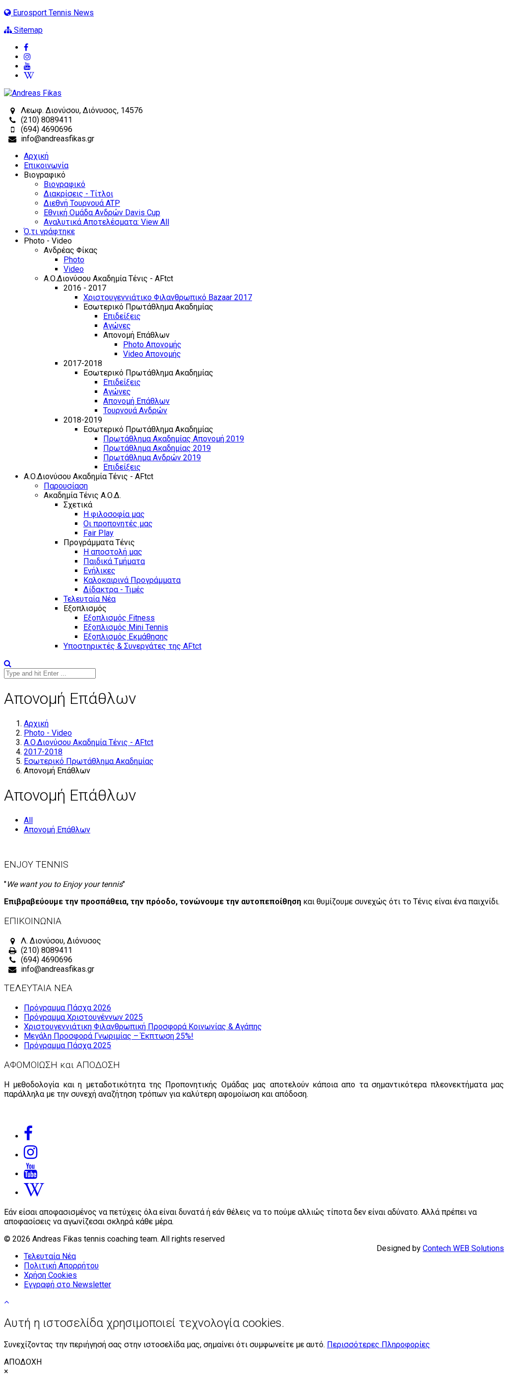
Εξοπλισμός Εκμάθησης (125, 636)
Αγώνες (117, 325)
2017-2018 (43, 751)
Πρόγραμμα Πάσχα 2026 (67, 1007)
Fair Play (98, 533)
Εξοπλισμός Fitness (119, 618)
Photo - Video (48, 733)
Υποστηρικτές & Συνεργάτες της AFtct (132, 646)
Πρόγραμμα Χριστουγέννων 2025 (83, 1017)
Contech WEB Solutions (463, 1248)
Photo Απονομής (152, 344)
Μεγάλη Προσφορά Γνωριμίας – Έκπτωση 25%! (108, 1036)
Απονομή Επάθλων (136, 401)
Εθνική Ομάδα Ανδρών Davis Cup (102, 212)
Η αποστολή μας (112, 552)
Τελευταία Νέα (90, 599)
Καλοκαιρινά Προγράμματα (132, 580)
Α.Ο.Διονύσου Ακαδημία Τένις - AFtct (88, 742)
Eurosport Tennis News (52, 12)
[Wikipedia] (264, 75)
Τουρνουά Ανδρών (135, 410)
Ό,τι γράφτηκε (49, 231)
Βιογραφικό (64, 184)
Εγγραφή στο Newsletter (67, 1284)
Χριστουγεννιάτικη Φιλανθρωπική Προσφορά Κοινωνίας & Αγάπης (143, 1026)
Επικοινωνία (46, 165)
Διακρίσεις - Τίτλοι (78, 193)
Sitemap (27, 30)
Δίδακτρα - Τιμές (113, 589)
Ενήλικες (99, 570)
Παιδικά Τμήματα (114, 561)
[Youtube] (264, 66)
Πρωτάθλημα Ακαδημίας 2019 (157, 448)
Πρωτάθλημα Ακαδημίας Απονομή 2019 (173, 438)
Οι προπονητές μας (118, 523)
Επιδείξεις (122, 316)
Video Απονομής (152, 354)
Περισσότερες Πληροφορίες (378, 1344)
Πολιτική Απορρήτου (61, 1265)
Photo (74, 259)
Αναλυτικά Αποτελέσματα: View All (106, 222)
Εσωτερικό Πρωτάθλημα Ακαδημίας (89, 761)
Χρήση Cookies (50, 1275)
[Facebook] (264, 47)
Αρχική (36, 156)
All (28, 820)
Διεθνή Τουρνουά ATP (82, 203)
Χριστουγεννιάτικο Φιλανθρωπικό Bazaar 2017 (167, 297)
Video (74, 269)
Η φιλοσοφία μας (114, 514)
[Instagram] (264, 57)
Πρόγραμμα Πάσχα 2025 (67, 1045)
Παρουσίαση (66, 486)
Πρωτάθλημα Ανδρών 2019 (152, 457)
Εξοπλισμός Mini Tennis (125, 627)
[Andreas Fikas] (33, 93)
